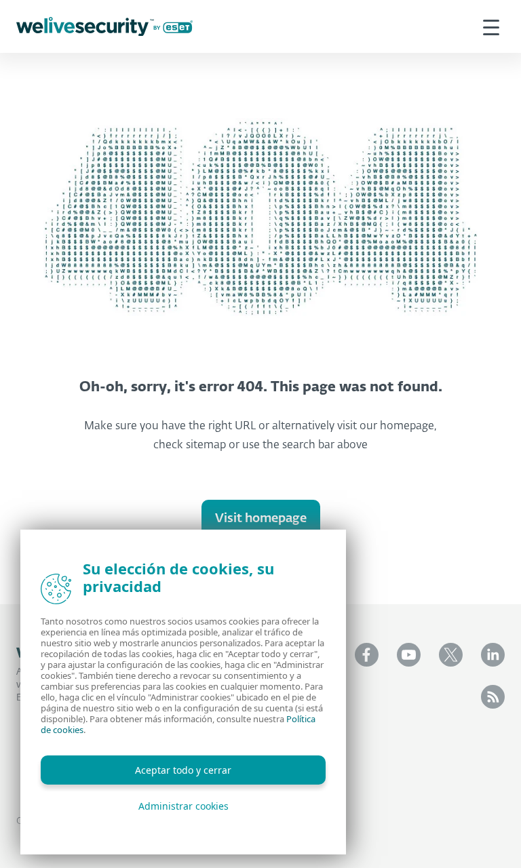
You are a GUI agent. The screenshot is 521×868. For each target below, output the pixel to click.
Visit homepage (261, 519)
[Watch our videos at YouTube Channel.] (409, 655)
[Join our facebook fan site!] (367, 655)
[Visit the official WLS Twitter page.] (451, 655)
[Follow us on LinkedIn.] (493, 655)
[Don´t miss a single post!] (493, 697)
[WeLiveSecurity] (104, 27)
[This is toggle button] (491, 26)
